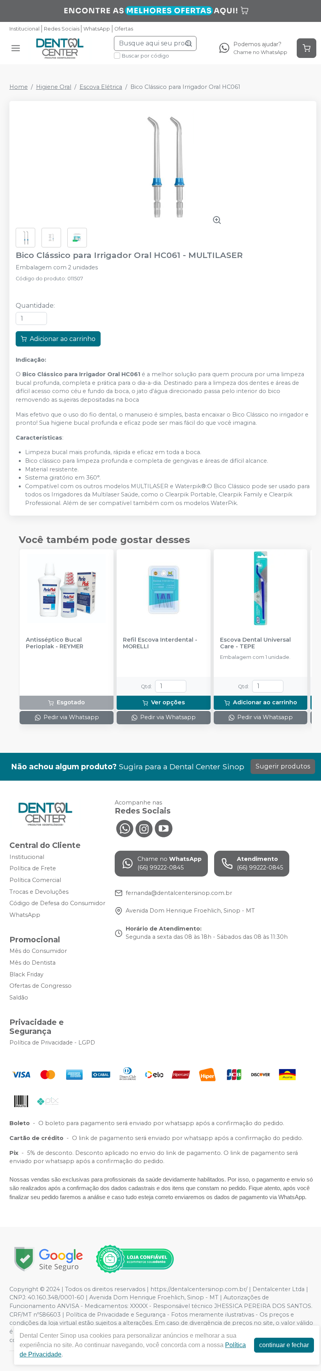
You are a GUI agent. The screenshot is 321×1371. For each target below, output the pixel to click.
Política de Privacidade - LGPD (52, 1042)
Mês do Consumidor (38, 951)
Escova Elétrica (100, 86)
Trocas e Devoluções (39, 891)
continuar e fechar (284, 1345)
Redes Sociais (61, 29)
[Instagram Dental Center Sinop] (144, 827)
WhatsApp (96, 29)
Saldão (18, 997)
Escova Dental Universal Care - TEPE (255, 643)
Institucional (24, 29)
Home (18, 86)
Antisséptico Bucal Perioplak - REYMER (54, 643)
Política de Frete (32, 868)
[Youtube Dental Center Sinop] (163, 827)
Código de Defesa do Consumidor (57, 903)
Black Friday (26, 974)
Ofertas (123, 29)
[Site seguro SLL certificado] (48, 1259)
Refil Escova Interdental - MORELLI (160, 643)
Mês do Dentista (32, 962)
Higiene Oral (53, 86)
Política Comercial (35, 880)
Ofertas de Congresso (40, 985)
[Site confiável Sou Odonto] (135, 1259)
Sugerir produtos (283, 766)
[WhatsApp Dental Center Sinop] (124, 827)
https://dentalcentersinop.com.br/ (198, 1289)
